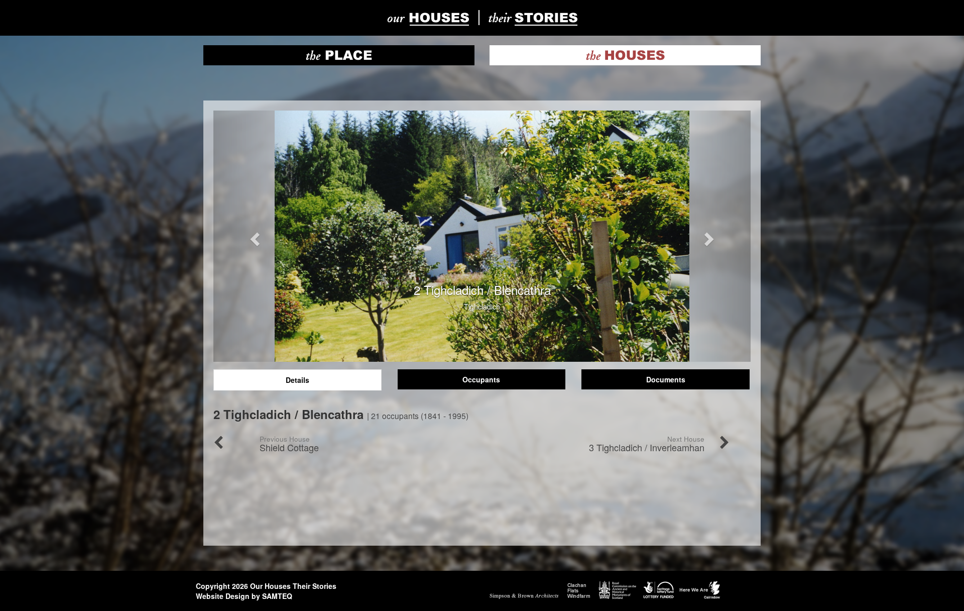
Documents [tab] (665, 379)
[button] (253, 236)
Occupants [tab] (481, 379)
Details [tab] (297, 380)
